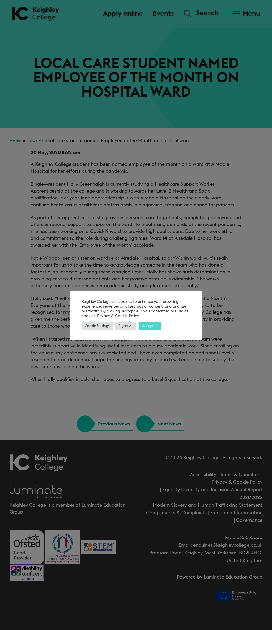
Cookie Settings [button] (97, 326)
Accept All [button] (150, 326)
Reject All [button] (125, 326)
